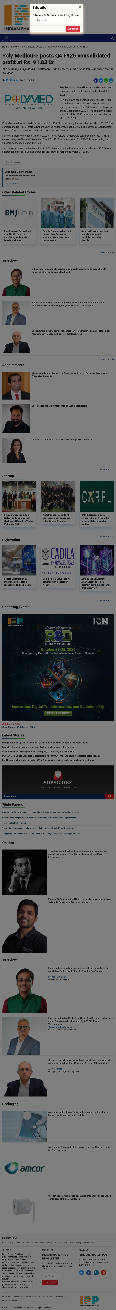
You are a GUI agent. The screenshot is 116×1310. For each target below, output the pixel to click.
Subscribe (73, 28)
